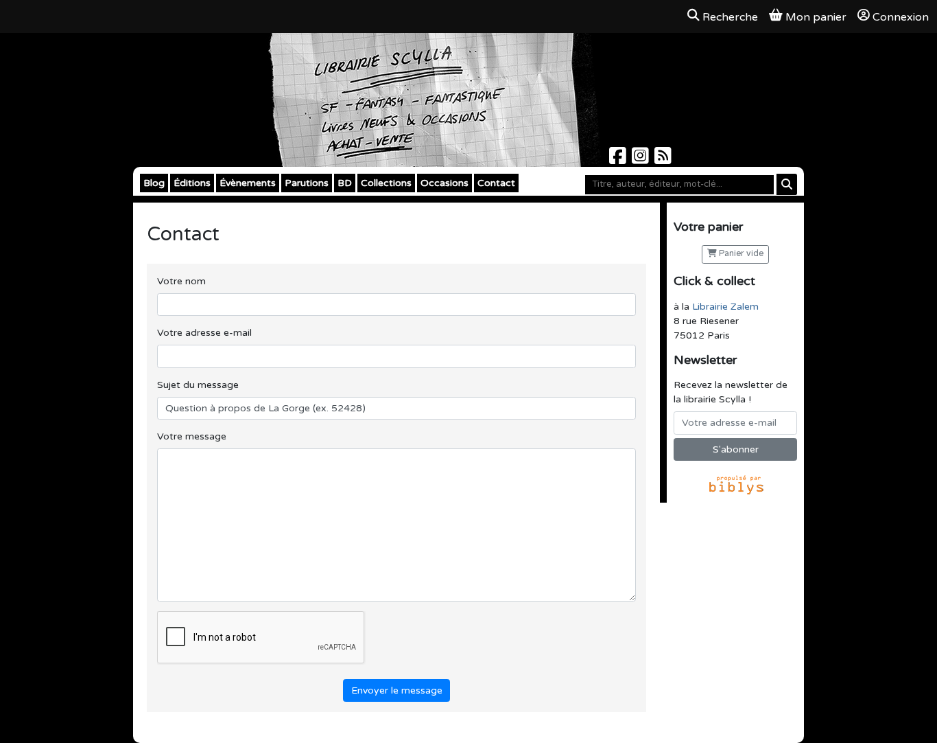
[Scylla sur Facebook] (619, 159)
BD (344, 183)
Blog (154, 183)
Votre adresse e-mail (204, 333)
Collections (386, 183)
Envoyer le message (396, 690)
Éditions (192, 183)
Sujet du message (198, 385)
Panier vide (740, 254)
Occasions (444, 183)
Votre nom (181, 281)
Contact (496, 183)
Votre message (191, 436)
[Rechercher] (786, 184)
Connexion (901, 17)
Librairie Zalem (725, 306)
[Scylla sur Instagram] (641, 159)
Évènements (248, 183)
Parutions (307, 183)
